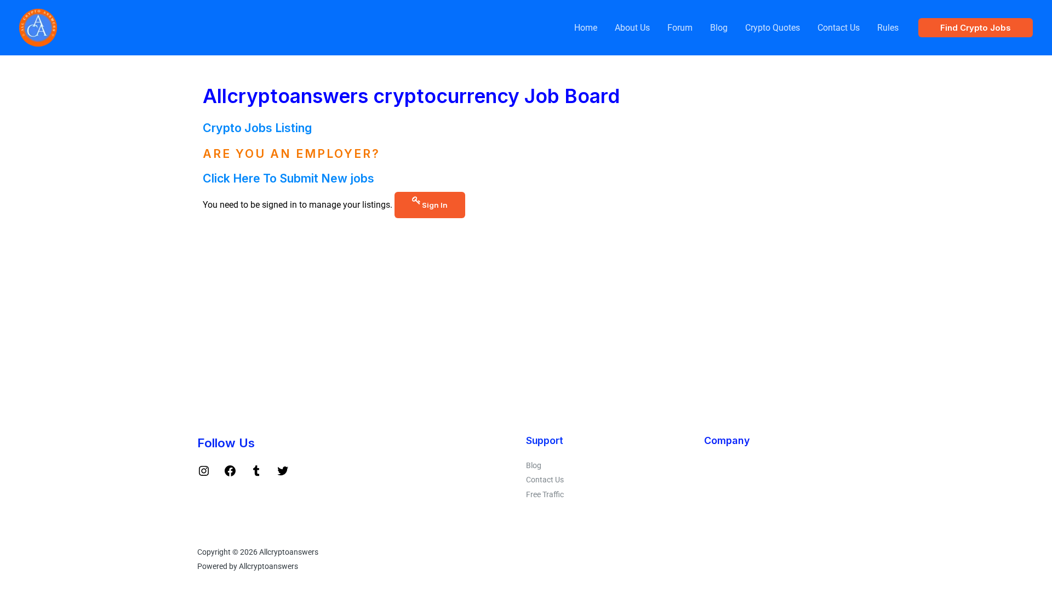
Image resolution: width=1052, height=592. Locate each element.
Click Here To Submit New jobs (288, 178)
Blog (719, 27)
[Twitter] (282, 474)
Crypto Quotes (772, 27)
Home (585, 27)
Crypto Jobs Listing (257, 128)
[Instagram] (203, 474)
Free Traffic (545, 494)
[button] (975, 27)
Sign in (435, 205)
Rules (888, 27)
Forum (680, 27)
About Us (632, 27)
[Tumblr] (256, 474)
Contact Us (838, 27)
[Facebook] (230, 474)
